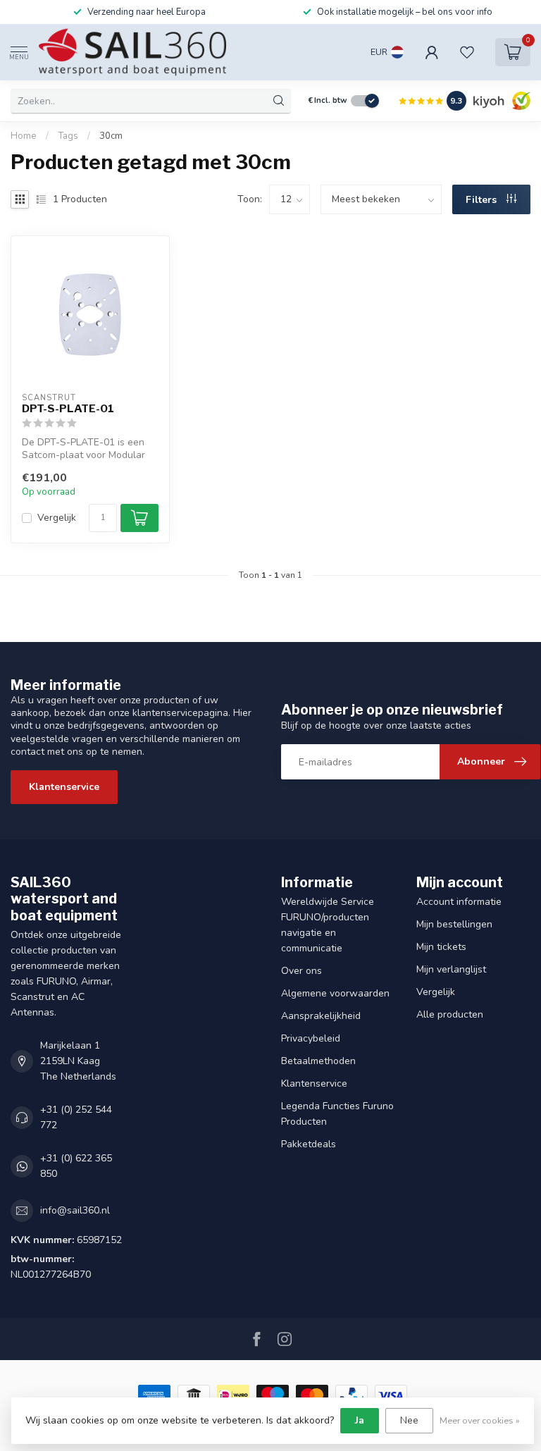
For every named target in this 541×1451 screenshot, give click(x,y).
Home (24, 136)
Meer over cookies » (480, 1420)
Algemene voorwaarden (335, 993)
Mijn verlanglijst (451, 969)
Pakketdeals (308, 1144)
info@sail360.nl (75, 1210)
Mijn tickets (441, 946)
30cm (111, 136)
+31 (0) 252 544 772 (76, 1117)
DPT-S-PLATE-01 (68, 408)
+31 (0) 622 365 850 (76, 1165)
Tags (68, 136)
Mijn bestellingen (454, 924)
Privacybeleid (310, 1038)
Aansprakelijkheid (321, 1016)
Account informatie (459, 901)
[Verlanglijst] (467, 52)
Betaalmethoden (318, 1061)
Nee (409, 1420)
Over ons (301, 970)
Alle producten (449, 1014)
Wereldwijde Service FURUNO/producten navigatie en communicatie (327, 925)
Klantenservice (64, 787)
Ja (359, 1420)
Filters (482, 199)
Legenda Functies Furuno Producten (337, 1113)
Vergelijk (56, 517)
